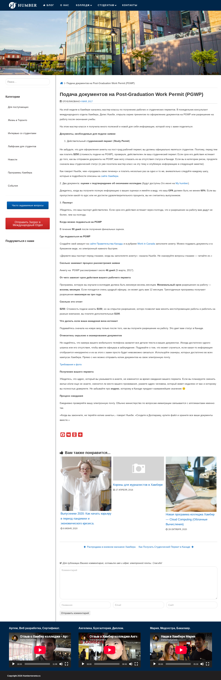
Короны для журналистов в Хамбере (138, 484)
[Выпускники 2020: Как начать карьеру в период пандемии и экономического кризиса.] (86, 484)
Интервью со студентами (22, 133)
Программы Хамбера (20, 172)
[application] (40, 650)
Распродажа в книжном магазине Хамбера (111, 546)
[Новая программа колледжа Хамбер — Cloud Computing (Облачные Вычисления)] (191, 484)
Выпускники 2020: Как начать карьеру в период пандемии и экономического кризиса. (86, 518)
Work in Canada (146, 243)
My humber (182, 183)
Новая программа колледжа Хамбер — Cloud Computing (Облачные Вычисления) (190, 519)
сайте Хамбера (109, 176)
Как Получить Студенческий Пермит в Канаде (164, 546)
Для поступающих (18, 107)
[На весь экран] (66, 664)
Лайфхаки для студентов (22, 146)
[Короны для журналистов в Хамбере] (138, 479)
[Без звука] (61, 664)
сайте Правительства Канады (106, 243)
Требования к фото (71, 364)
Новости (12, 159)
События (13, 185)
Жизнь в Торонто (17, 120)
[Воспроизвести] (13, 664)
